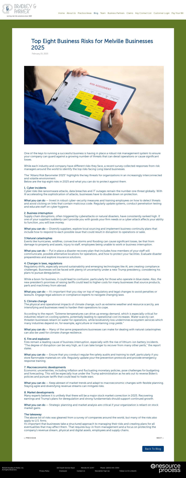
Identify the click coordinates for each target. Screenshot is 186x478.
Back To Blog (153, 448)
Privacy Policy (44, 471)
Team (103, 13)
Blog (96, 13)
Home (61, 13)
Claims (129, 13)
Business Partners (116, 13)
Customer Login (162, 13)
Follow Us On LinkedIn (128, 471)
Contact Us (81, 471)
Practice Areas (85, 13)
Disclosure (63, 471)
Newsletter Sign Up (102, 471)
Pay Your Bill (177, 13)
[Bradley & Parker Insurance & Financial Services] (19, 10)
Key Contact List (143, 13)
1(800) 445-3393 (112, 468)
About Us (71, 13)
